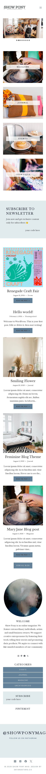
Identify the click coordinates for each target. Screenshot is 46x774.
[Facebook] (25, 761)
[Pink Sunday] (5, 744)
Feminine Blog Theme (23, 457)
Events (30, 295)
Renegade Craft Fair (23, 291)
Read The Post (22, 301)
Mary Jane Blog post (23, 529)
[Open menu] (40, 8)
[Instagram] (15, 761)
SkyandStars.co (23, 770)
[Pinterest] (20, 761)
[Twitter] (31, 761)
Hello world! (23, 312)
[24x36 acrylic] (35, 744)
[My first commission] (30, 744)
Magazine (30, 534)
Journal (30, 385)
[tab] (17, 40)
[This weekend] (20, 744)
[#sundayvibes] (10, 744)
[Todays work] (40, 744)
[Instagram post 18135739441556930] (15, 744)
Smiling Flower (23, 381)
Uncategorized (30, 316)
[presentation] (23, 267)
